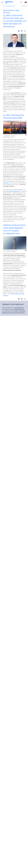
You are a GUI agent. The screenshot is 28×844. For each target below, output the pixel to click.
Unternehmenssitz (14, 191)
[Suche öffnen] (21, 2)
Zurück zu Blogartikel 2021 (9, 6)
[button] (19, 31)
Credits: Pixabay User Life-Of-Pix (10, 250)
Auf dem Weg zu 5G (19, 309)
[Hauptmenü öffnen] (2, 2)
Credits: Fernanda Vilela (8, 137)
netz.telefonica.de (19, 307)
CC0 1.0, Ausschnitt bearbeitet (9, 251)
